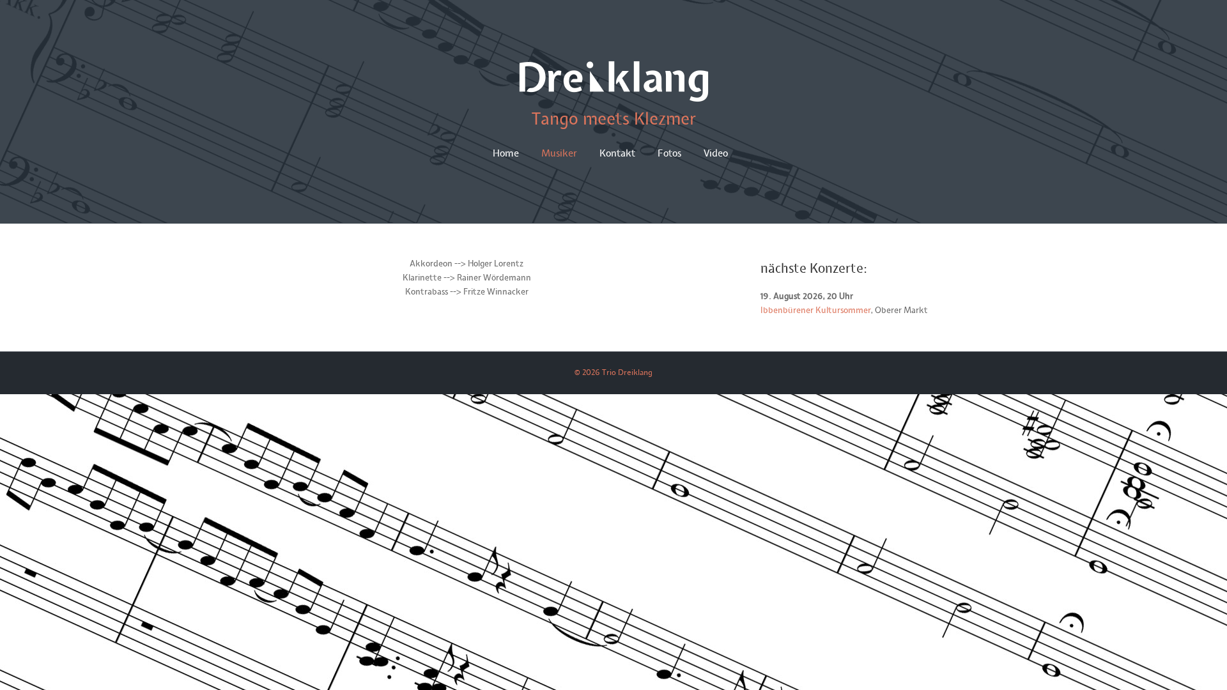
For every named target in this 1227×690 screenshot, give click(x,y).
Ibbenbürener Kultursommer (815, 310)
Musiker (559, 154)
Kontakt (617, 154)
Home (506, 154)
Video (716, 154)
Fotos (669, 154)
